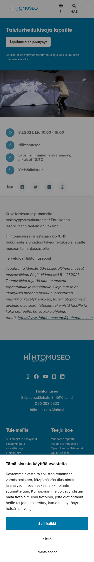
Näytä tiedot (47, 552)
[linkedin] (62, 377)
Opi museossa (60, 453)
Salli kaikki (47, 523)
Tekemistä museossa (64, 443)
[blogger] (54, 377)
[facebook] (36, 377)
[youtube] (45, 377)
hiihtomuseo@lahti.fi (47, 409)
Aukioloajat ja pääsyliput (21, 439)
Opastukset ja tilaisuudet (67, 448)
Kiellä (47, 539)
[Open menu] (87, 9)
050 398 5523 (47, 403)
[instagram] (28, 377)
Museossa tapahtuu (63, 439)
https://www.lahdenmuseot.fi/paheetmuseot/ (55, 317)
